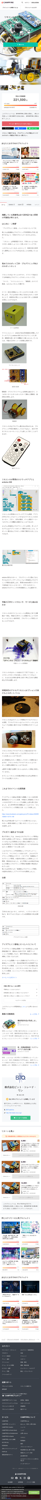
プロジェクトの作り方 (8, 1406)
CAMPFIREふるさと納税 (8, 1439)
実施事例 (22, 1406)
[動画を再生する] (20, 71)
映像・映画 (23, 1362)
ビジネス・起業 (6, 1368)
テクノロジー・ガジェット (21, 26)
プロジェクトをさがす (13, 1339)
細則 (21, 1443)
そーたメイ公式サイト (9, 977)
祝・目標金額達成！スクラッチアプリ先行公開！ (28, 1048)
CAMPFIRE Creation (7, 1427)
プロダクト (5, 1353)
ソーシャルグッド (7, 1374)
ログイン (27, 2)
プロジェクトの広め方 (8, 1409)
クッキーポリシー (25, 1463)
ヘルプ (22, 1430)
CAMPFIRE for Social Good (9, 1430)
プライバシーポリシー (26, 1446)
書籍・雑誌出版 (24, 1365)
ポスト (9, 128)
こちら (23, 1006)
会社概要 (10, 1482)
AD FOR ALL (5, 1442)
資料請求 (4, 1389)
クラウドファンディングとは (10, 1403)
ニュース (22, 1427)
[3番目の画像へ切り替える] (20, 87)
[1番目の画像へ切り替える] (4, 87)
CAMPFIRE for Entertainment (10, 1433)
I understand (34, 1492)
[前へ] (2, 71)
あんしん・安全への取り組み (28, 1424)
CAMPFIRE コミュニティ (9, 1424)
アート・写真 (5, 1371)
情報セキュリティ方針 (26, 1452)
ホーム (3, 205)
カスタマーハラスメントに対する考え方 (29, 1459)
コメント (37, 204)
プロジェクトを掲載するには (10, 7)
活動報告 (11, 204)
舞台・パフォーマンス (26, 1371)
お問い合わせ (24, 1433)
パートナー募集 (31, 1482)
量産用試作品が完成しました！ (27, 1021)
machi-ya (4, 1451)
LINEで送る (34, 128)
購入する (21, 44)
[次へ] (38, 71)
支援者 (20, 204)
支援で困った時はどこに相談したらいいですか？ (17, 996)
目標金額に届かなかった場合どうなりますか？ (16, 992)
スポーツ (22, 1359)
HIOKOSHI (5, 1445)
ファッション (5, 1362)
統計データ (23, 1409)
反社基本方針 (24, 1456)
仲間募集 (29, 204)
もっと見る (33, 1014)
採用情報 (20, 1482)
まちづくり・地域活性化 (27, 1350)
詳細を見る (6, 1155)
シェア (21, 128)
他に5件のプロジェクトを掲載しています (22, 1099)
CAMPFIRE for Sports (8, 1436)
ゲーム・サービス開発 (8, 1365)
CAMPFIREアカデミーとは (9, 1400)
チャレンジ (23, 1356)
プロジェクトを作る (7, 1386)
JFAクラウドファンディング (9, 1448)
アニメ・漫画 (5, 1359)
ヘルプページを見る (20, 1000)
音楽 (21, 1353)
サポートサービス (25, 1403)
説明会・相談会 (24, 1400)
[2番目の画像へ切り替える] (12, 87)
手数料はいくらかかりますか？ (12, 989)
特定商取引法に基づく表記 (27, 1450)
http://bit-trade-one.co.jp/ (14, 1113)
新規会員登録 (35, 2)
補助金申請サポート (7, 1454)
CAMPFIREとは (24, 1421)
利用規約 (22, 1440)
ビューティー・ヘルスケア (27, 1368)
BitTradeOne (10, 1110)
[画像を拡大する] (18, 1150)
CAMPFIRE (5, 1421)
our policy (8, 1498)
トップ (3, 1339)
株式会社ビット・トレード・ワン (21, 24)
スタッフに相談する (25, 1386)
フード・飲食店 (6, 1356)
